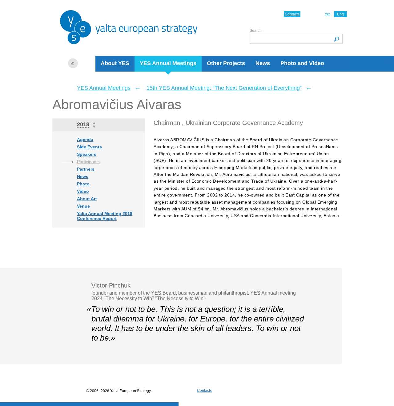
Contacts (292, 14)
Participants (88, 161)
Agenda (85, 139)
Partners (85, 169)
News (262, 63)
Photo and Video (302, 63)
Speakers (86, 154)
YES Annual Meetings (168, 63)
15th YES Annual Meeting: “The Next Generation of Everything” (224, 88)
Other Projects (226, 63)
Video (83, 191)
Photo (83, 183)
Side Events (89, 146)
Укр (328, 14)
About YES (115, 63)
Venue (83, 206)
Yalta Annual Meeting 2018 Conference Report (104, 216)
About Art (87, 198)
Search (256, 30)
